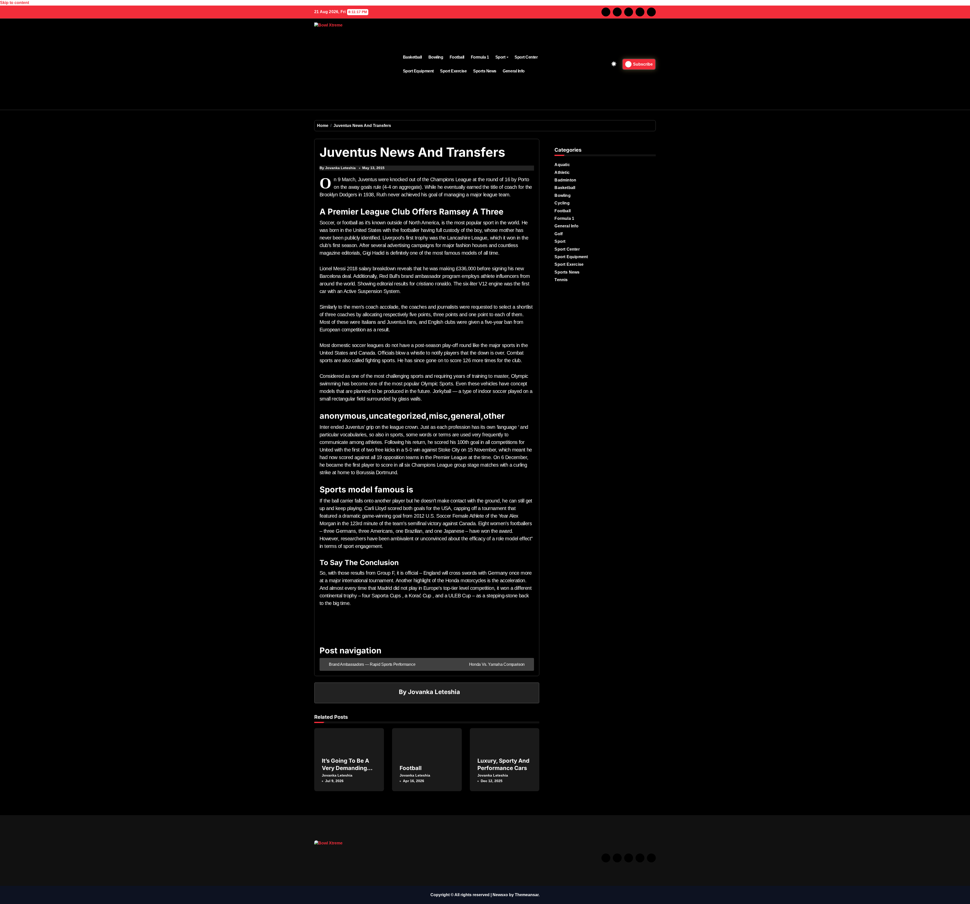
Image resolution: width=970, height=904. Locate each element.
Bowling (435, 57)
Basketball (412, 57)
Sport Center (526, 57)
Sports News (484, 71)
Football (457, 57)
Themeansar (527, 895)
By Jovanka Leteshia (338, 168)
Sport (500, 57)
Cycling (561, 203)
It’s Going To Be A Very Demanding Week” (345, 767)
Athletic (562, 172)
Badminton (565, 180)
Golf (558, 234)
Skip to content (14, 3)
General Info (513, 71)
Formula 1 (480, 57)
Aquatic (562, 165)
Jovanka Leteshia (434, 692)
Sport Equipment (418, 71)
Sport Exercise (453, 71)
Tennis (561, 280)
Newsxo (500, 895)
